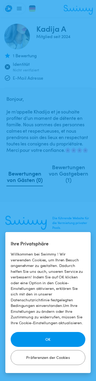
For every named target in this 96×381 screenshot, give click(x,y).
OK (47, 339)
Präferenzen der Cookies (48, 357)
